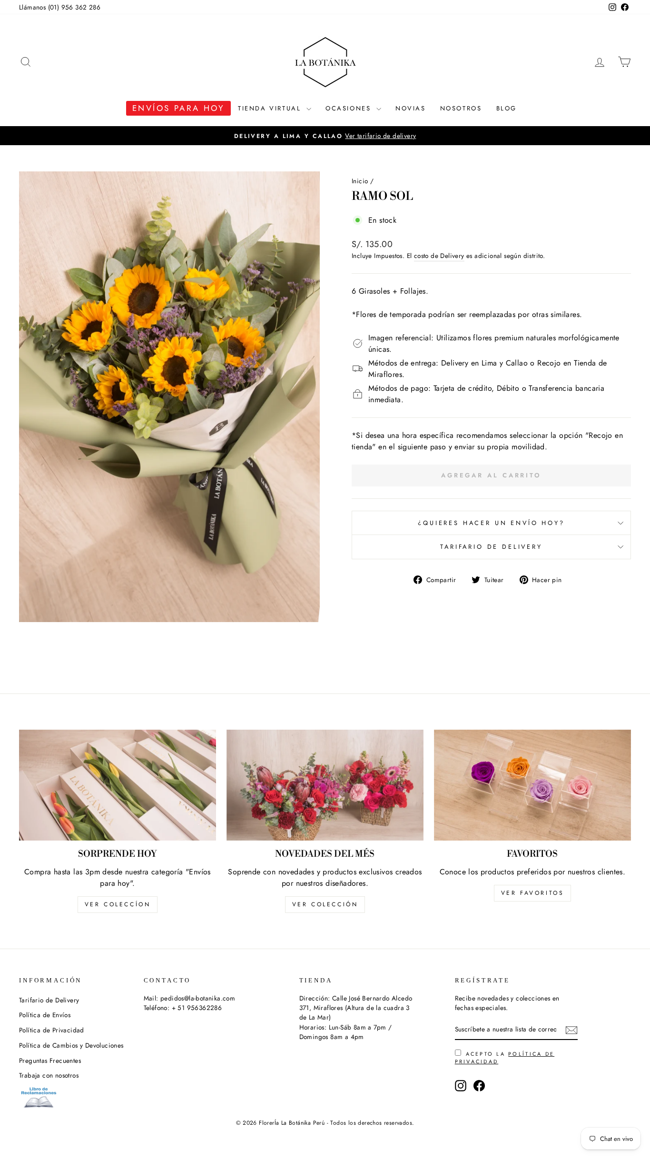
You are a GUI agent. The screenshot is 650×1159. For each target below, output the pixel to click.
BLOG (506, 108)
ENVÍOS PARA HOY (178, 108)
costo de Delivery (439, 255)
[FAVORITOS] (532, 785)
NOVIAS (410, 108)
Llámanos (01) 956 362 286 (59, 7)
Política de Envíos (44, 1015)
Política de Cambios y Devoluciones (71, 1045)
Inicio (360, 181)
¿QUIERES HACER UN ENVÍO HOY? (491, 522)
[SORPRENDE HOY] (117, 785)
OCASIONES (349, 108)
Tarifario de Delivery (491, 546)
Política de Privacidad (51, 1030)
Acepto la (505, 1057)
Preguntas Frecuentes (50, 1060)
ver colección (325, 904)
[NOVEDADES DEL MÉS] (325, 785)
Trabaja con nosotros (49, 1075)
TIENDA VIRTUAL (271, 108)
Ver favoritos (532, 893)
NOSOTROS (461, 108)
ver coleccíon (118, 904)
